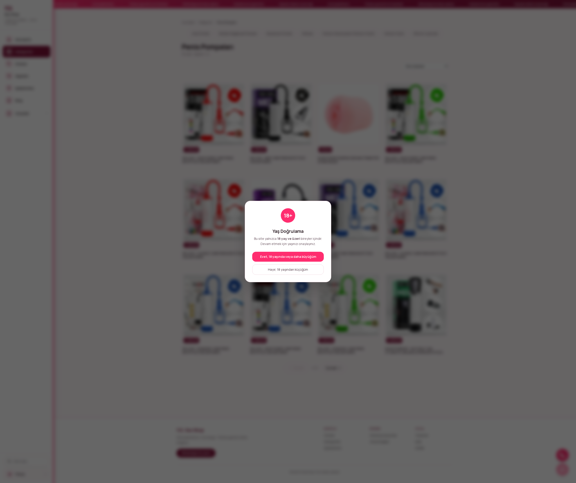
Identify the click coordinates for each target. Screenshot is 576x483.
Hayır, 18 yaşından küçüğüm (288, 269)
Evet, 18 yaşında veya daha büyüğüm (288, 256)
